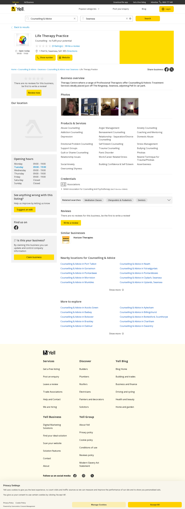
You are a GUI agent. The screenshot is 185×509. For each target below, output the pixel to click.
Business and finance (126, 384)
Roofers (83, 384)
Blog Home (121, 369)
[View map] (34, 129)
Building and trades (125, 376)
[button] (74, 19)
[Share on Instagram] (83, 475)
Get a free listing (139, 2)
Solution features (52, 450)
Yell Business (29, 2)
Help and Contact (52, 399)
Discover (85, 361)
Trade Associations (52, 391)
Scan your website (52, 443)
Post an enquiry (51, 376)
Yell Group (86, 417)
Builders (83, 369)
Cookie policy (86, 439)
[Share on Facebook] (166, 69)
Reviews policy (86, 455)
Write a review (72, 46)
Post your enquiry (121, 8)
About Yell (84, 424)
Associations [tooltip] (73, 184)
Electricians (85, 391)
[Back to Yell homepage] (18, 9)
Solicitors (84, 406)
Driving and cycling (125, 391)
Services (48, 361)
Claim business (34, 257)
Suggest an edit (25, 209)
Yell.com (15, 2)
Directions (72, 51)
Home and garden (125, 406)
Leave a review (50, 384)
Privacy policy (86, 432)
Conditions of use (88, 447)
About (46, 465)
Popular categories (87, 8)
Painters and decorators (91, 399)
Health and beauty (125, 399)
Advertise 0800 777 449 (162, 2)
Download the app (120, 2)
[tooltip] (130, 18)
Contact (47, 458)
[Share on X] (171, 69)
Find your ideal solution (55, 435)
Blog (144, 8)
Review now (34, 92)
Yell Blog (122, 361)
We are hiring (50, 406)
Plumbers (84, 376)
